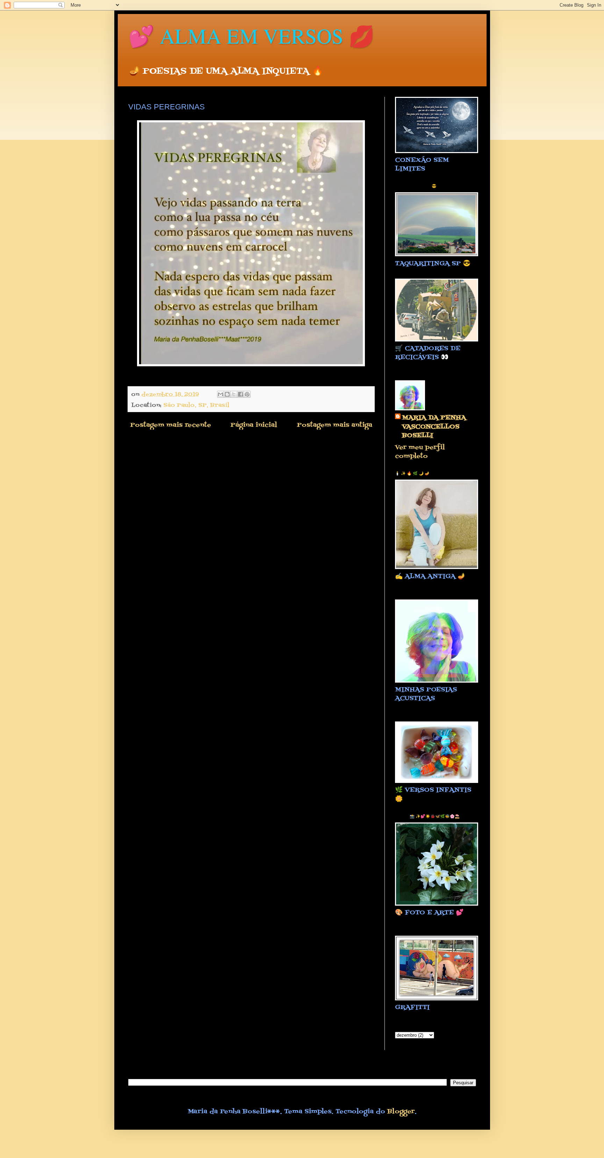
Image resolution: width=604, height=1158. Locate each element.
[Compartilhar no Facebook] (240, 394)
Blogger (401, 1111)
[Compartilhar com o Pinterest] (247, 394)
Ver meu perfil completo (420, 452)
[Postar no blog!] (227, 394)
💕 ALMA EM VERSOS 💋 (251, 36)
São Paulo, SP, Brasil (196, 405)
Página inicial (253, 425)
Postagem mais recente (170, 425)
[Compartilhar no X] (233, 394)
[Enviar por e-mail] (220, 394)
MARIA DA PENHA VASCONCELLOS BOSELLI (434, 426)
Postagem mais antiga (334, 425)
